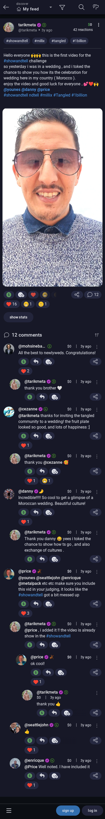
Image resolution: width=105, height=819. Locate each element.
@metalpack (29, 583)
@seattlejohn (48, 577)
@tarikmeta (35, 381)
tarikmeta (27, 24)
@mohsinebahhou (32, 346)
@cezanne (27, 409)
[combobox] (34, 9)
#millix (39, 41)
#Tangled (62, 95)
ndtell (34, 95)
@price (43, 89)
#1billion (79, 41)
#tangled (58, 41)
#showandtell (17, 41)
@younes (12, 89)
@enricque (71, 577)
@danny (28, 89)
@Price (30, 766)
